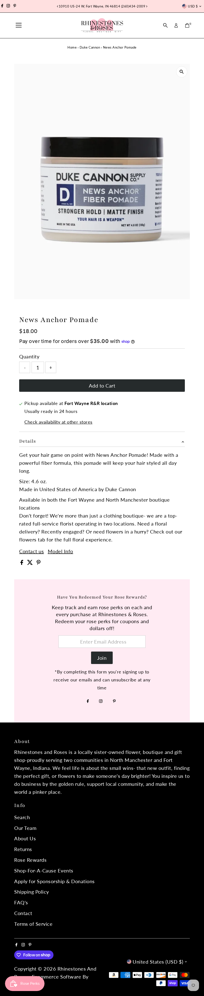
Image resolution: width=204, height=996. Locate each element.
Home (72, 47)
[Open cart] (187, 25)
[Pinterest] (14, 6)
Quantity (29, 356)
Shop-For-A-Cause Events (43, 870)
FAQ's (21, 902)
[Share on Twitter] (30, 563)
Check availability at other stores (58, 422)
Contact (23, 913)
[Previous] (57, 6)
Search (22, 817)
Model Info (60, 551)
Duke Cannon (90, 47)
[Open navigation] (18, 25)
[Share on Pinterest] (39, 563)
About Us (25, 838)
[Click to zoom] (181, 71)
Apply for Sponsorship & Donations (54, 881)
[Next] (146, 6)
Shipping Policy (31, 892)
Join (101, 658)
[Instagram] (8, 6)
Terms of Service (33, 924)
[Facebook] (2, 6)
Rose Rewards (30, 860)
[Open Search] (165, 25)
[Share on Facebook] (22, 563)
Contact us (31, 551)
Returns (23, 849)
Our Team (25, 828)
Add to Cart (102, 386)
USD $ (193, 6)
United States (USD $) (158, 962)
